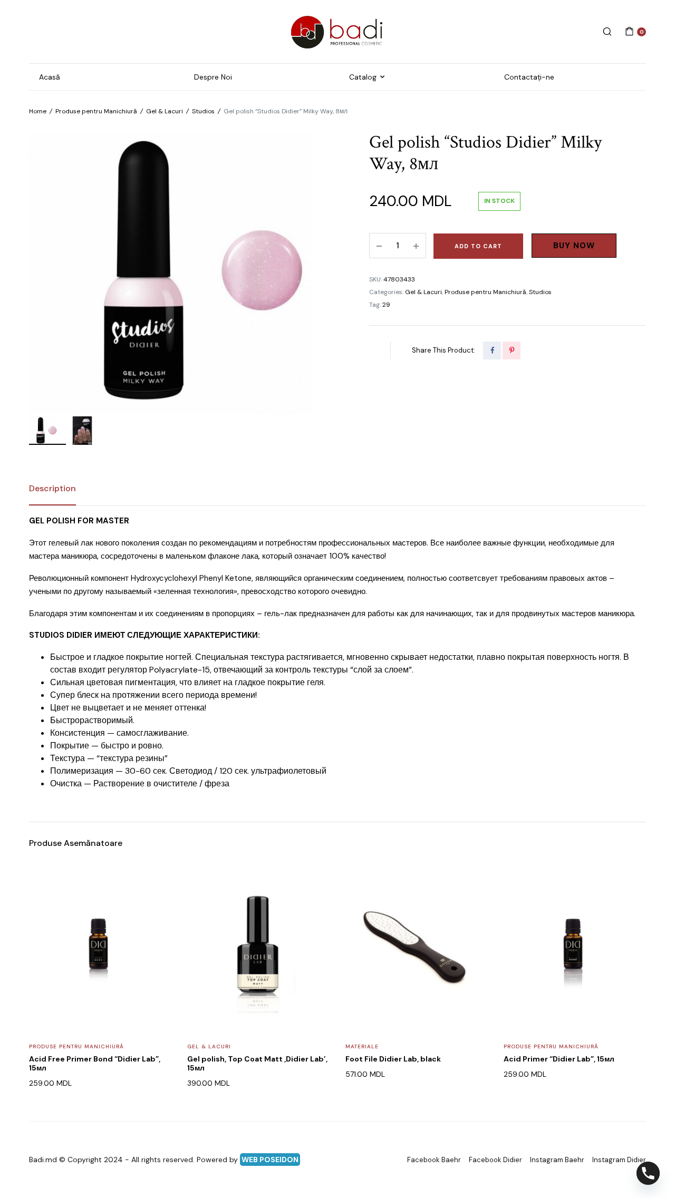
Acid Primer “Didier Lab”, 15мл (559, 1059)
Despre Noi (213, 77)
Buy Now (574, 245)
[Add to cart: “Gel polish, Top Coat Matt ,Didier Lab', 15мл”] (314, 905)
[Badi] (337, 31)
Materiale (362, 1046)
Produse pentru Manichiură (96, 111)
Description (52, 488)
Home (37, 111)
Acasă (49, 77)
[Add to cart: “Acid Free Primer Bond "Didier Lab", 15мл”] (156, 905)
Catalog (363, 77)
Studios (203, 111)
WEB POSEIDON (270, 1159)
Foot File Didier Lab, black (393, 1059)
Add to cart (478, 246)
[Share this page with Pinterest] (511, 350)
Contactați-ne (529, 77)
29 (386, 304)
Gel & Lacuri (164, 111)
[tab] (52, 488)
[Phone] (648, 1173)
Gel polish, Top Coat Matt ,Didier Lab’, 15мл (257, 1063)
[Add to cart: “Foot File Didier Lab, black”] (473, 905)
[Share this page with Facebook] (492, 350)
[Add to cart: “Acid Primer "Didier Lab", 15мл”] (631, 905)
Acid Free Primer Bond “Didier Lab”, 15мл (94, 1063)
